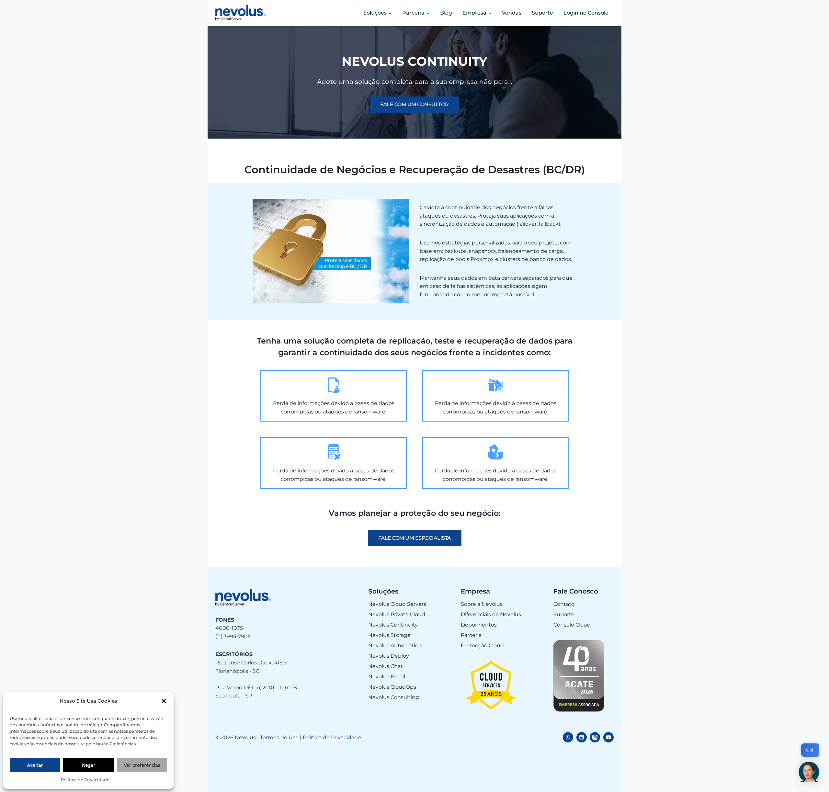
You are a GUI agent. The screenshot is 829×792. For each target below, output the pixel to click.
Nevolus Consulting (393, 697)
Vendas (511, 13)
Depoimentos (479, 625)
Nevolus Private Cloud (396, 614)
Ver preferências (142, 765)
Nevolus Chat (385, 666)
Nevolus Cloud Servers (397, 604)
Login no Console (585, 13)
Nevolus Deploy (388, 656)
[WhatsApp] (568, 737)
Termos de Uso (279, 737)
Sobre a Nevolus (482, 604)
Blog (446, 13)
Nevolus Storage (389, 635)
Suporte (542, 13)
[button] (164, 701)
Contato (563, 604)
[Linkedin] (581, 737)
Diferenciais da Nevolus (491, 614)
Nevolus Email (386, 676)
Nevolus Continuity (393, 625)
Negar (88, 765)
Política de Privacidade (85, 779)
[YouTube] (608, 737)
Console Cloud (572, 625)
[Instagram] (595, 737)
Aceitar (35, 765)
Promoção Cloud (482, 645)
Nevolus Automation (395, 645)
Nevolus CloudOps (392, 687)
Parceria (471, 635)
